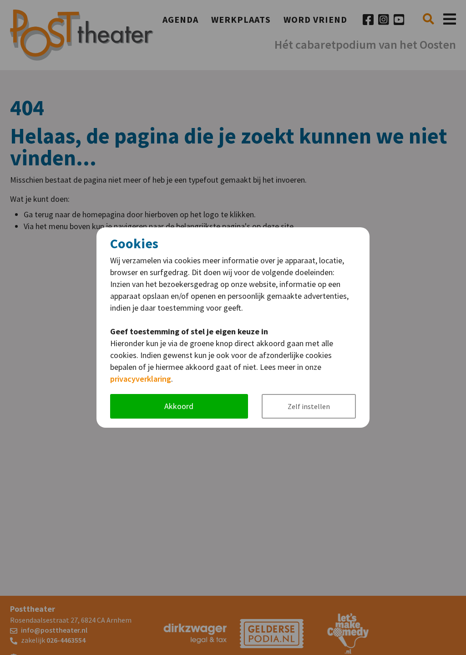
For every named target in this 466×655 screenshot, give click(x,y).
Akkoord (178, 406)
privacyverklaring (140, 379)
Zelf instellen (309, 406)
